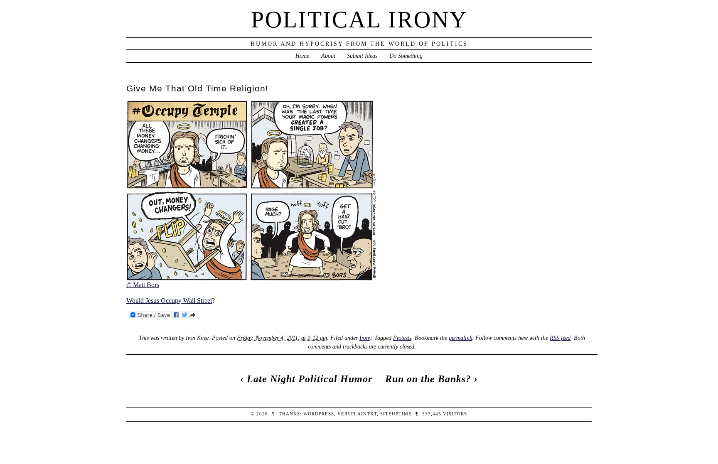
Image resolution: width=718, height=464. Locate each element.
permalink (460, 337)
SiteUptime (396, 413)
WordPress (318, 413)
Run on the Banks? (428, 378)
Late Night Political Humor (309, 378)
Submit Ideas (362, 55)
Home (302, 55)
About (328, 55)
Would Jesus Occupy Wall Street (169, 300)
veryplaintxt (357, 413)
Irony (365, 337)
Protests (402, 337)
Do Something (406, 55)
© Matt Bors (142, 284)
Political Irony (359, 19)
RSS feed (560, 337)
